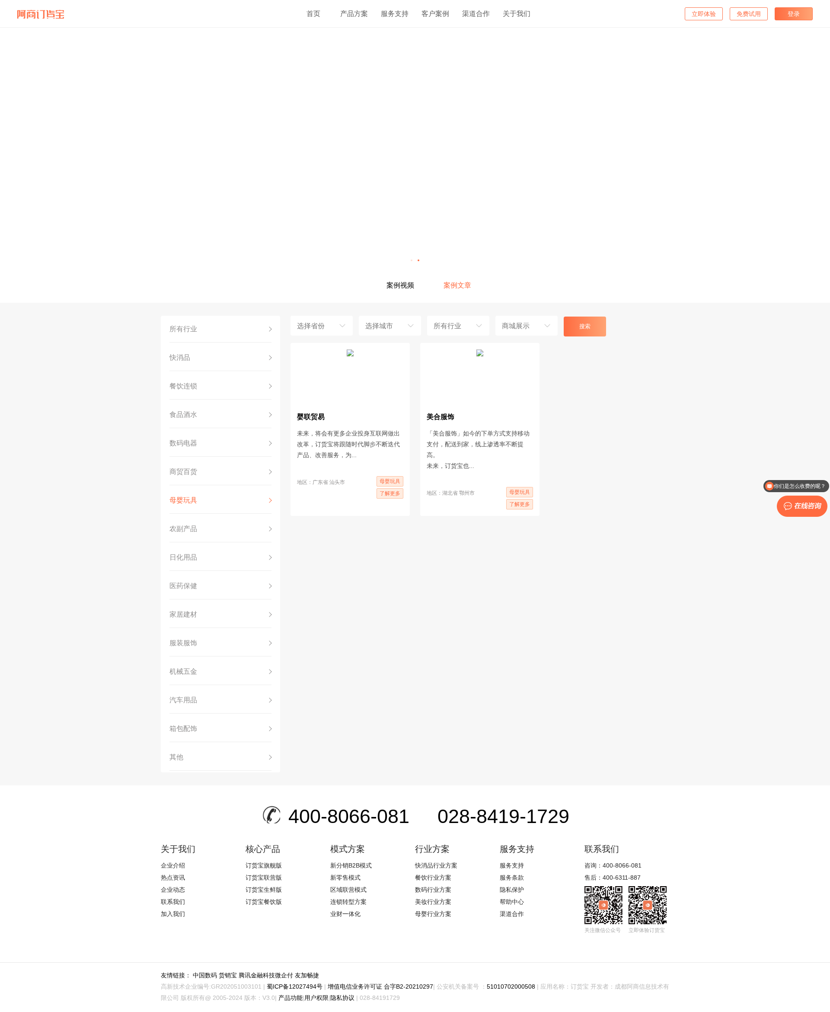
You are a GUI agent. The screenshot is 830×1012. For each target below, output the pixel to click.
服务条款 (512, 877)
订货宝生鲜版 (264, 889)
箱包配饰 (183, 728)
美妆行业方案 (433, 901)
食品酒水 (183, 414)
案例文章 (457, 285)
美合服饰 (440, 416)
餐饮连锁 (183, 386)
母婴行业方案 (433, 913)
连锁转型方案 (348, 901)
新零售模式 (345, 877)
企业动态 (173, 889)
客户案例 (435, 13)
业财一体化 (345, 913)
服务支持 (395, 13)
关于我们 (516, 13)
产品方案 (354, 13)
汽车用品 (183, 700)
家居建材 (183, 614)
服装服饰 (183, 643)
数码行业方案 (433, 889)
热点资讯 (173, 877)
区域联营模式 (348, 889)
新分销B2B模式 (351, 865)
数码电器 (183, 443)
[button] (411, 260)
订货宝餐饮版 (264, 901)
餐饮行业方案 (433, 877)
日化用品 (183, 557)
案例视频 (400, 285)
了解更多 (390, 493)
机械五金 (183, 671)
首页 (313, 13)
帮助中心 (512, 901)
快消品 (179, 357)
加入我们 (173, 913)
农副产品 (183, 528)
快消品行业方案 (436, 865)
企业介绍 (173, 865)
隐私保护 (512, 889)
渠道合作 (476, 13)
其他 (176, 757)
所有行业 (183, 329)
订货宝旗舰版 (264, 865)
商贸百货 (183, 471)
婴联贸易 (311, 416)
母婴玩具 (183, 500)
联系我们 (173, 901)
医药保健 (183, 585)
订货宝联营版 (264, 877)
